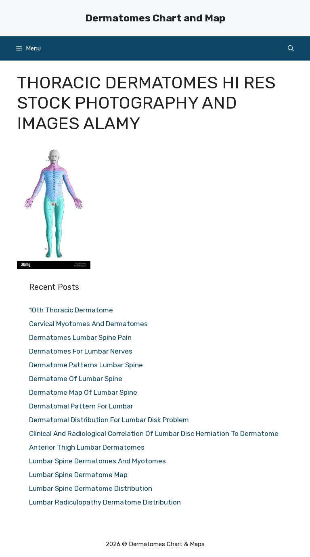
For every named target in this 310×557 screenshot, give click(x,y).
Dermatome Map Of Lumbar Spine (83, 392)
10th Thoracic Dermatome (71, 310)
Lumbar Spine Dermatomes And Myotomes (97, 461)
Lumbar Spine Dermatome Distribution (90, 488)
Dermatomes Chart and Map (155, 18)
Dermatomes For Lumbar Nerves (80, 351)
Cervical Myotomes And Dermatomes (88, 324)
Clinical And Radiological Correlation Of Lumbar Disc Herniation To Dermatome (154, 433)
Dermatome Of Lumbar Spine (75, 379)
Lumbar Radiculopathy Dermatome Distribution (105, 502)
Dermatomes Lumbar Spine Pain (80, 337)
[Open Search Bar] (291, 48)
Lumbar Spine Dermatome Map (78, 475)
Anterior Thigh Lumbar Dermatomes (87, 447)
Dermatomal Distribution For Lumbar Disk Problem (109, 420)
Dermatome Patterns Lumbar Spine (86, 365)
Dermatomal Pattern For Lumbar (81, 406)
